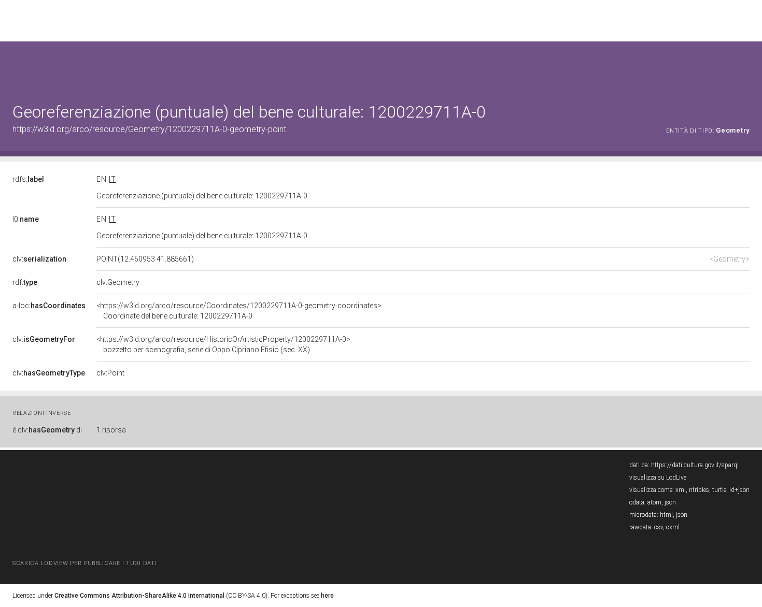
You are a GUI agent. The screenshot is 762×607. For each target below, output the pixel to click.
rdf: (24, 282)
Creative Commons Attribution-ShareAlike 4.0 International (139, 595)
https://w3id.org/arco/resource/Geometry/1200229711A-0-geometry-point (149, 129)
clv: (39, 259)
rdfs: (28, 179)
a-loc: (49, 305)
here (327, 595)
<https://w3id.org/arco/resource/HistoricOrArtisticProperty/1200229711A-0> (223, 344)
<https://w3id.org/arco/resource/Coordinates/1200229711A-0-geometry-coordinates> (239, 310)
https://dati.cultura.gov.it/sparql (695, 465)
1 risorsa (111, 430)
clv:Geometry (117, 282)
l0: (25, 219)
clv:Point (110, 373)
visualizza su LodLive (657, 477)
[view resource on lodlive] (745, 67)
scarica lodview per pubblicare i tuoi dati (84, 563)
